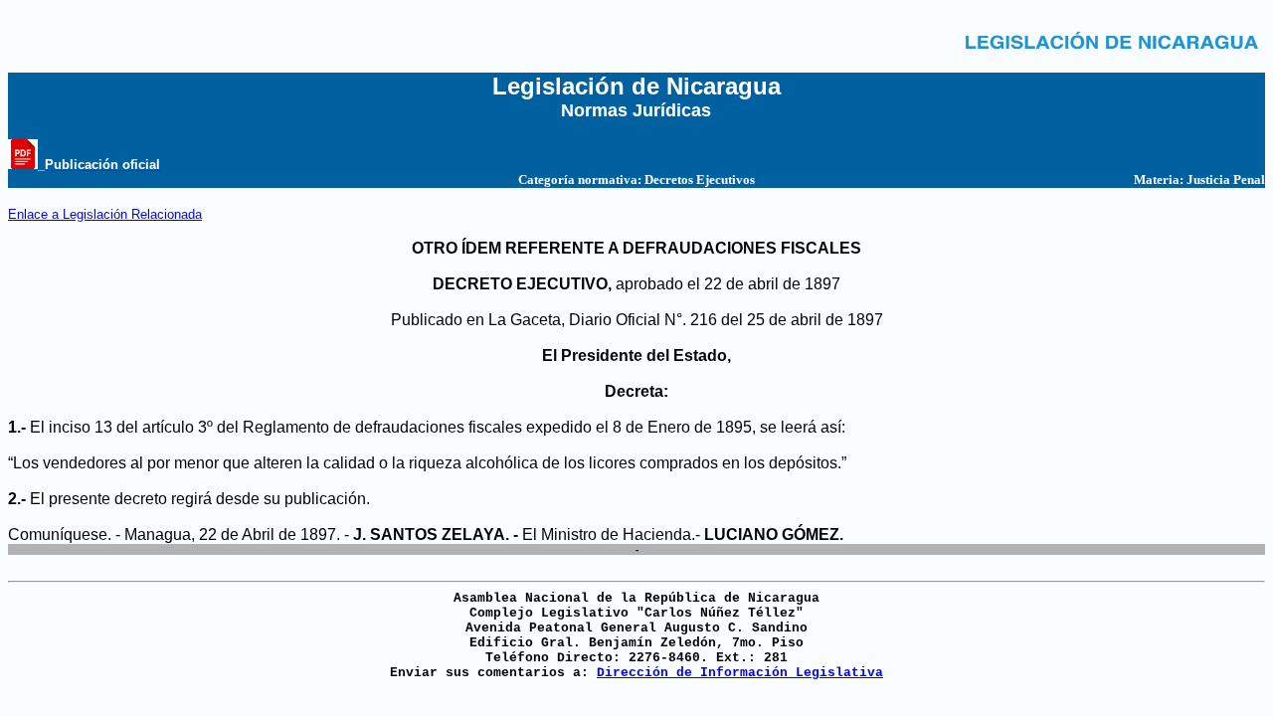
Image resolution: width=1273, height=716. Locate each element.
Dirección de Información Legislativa (740, 672)
